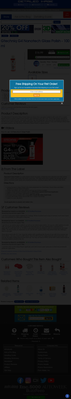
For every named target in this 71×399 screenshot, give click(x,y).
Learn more (56, 99)
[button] (67, 396)
